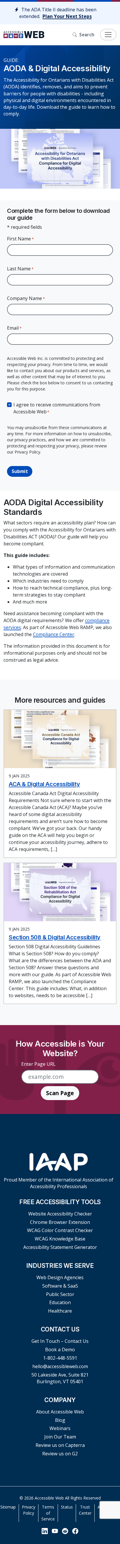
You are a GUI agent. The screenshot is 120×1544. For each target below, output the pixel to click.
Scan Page (60, 1093)
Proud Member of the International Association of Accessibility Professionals (58, 1183)
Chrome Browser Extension (60, 1222)
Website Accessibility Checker (60, 1214)
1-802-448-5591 (60, 1358)
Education (60, 1302)
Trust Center (85, 1510)
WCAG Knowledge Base (60, 1239)
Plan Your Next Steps (67, 16)
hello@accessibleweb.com (60, 1366)
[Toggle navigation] (108, 35)
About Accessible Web (60, 1412)
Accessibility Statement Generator (60, 1247)
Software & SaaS (60, 1286)
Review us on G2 (60, 1453)
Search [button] (86, 35)
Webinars (60, 1428)
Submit (20, 471)
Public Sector (60, 1294)
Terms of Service (48, 1513)
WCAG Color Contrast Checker (60, 1230)
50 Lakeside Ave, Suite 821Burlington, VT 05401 (60, 1378)
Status (67, 1507)
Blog (60, 1420)
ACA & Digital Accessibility (44, 784)
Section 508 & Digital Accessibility (54, 937)
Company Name (26, 298)
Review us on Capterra (60, 1445)
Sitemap (8, 1507)
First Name (20, 238)
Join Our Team (60, 1437)
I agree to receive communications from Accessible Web (56, 408)
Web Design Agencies (60, 1277)
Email (14, 328)
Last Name (20, 268)
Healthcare (60, 1311)
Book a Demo (60, 1349)
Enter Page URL (38, 1064)
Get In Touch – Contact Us (60, 1341)
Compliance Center (53, 634)
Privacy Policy (28, 1510)
